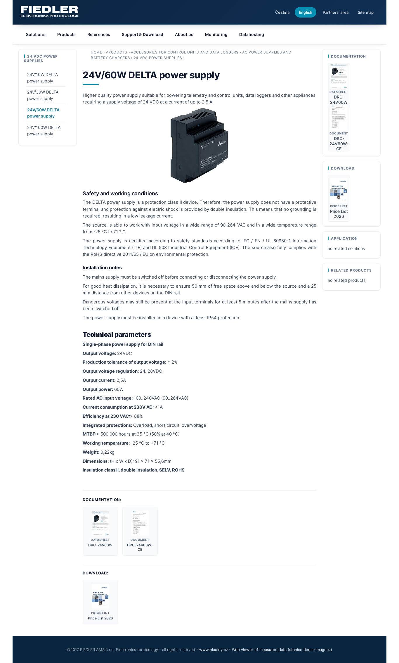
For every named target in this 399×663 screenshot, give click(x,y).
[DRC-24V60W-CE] (140, 523)
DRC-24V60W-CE (140, 547)
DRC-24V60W (100, 545)
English (305, 12)
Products (116, 52)
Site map (366, 12)
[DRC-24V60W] (100, 523)
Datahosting (251, 34)
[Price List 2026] (100, 596)
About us (184, 34)
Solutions (36, 34)
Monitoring (216, 34)
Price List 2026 (100, 618)
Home (96, 52)
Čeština (282, 12)
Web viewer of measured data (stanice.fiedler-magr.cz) (282, 649)
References (98, 34)
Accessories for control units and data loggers (185, 52)
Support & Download (142, 34)
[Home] (49, 11)
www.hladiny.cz (213, 649)
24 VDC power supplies (158, 58)
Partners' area (335, 12)
